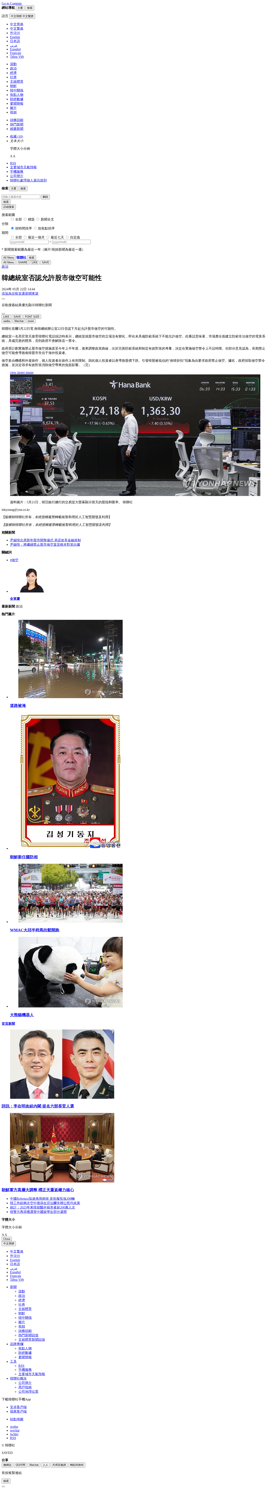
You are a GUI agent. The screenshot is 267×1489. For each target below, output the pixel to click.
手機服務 (16, 171)
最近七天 (57, 237)
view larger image (22, 372)
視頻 (13, 112)
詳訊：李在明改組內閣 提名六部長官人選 (38, 1106)
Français (15, 1276)
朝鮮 (13, 86)
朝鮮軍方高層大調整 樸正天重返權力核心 (38, 1190)
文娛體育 (16, 81)
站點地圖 (16, 1419)
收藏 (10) (16, 136)
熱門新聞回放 (28, 1335)
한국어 (15, 1256)
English (15, 1260)
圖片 (13, 108)
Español (15, 1272)
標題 (31, 219)
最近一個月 (36, 237)
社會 (13, 77)
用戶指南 (25, 1387)
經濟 (13, 73)
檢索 (6, 201)
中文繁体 (16, 1251)
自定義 (75, 237)
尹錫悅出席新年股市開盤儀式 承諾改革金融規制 (45, 540)
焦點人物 (16, 94)
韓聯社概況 (18, 1378)
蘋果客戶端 (18, 1411)
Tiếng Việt (17, 1279)
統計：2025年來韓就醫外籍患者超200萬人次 (42, 1207)
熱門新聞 (16, 124)
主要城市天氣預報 (23, 167)
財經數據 (16, 99)
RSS (13, 163)
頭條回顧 (16, 120)
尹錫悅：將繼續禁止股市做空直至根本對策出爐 (45, 544)
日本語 (15, 1264)
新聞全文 (47, 219)
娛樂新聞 (16, 129)
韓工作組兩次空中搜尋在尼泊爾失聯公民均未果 (45, 1203)
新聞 (13, 1287)
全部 (18, 219)
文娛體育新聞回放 (31, 1339)
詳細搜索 (8, 206)
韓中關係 (16, 90)
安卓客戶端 (18, 1407)
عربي (14, 1268)
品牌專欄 (16, 1344)
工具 (13, 1361)
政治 (13, 68)
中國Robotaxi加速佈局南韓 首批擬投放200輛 (42, 1198)
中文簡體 (8, 1243)
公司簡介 (16, 176)
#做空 (14, 560)
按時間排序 (23, 228)
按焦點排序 (46, 228)
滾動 (13, 64)
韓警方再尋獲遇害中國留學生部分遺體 (38, 1212)
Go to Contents (12, 3)
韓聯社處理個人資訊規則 (28, 180)
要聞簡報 (16, 103)
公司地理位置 (28, 1391)
